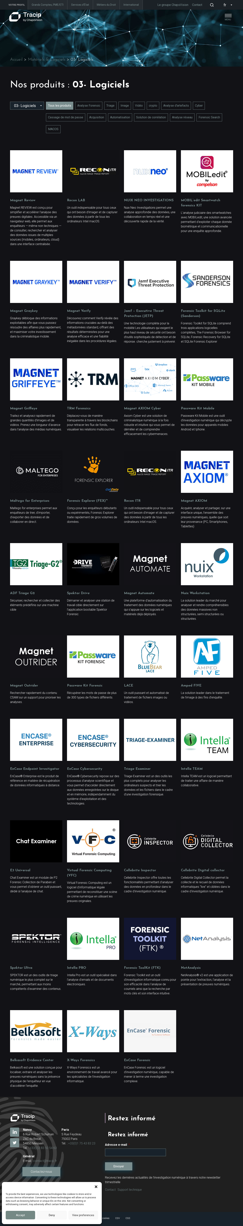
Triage (110, 105)
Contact (197, 5)
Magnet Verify (79, 311)
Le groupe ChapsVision (172, 5)
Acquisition (96, 117)
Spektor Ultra (21, 968)
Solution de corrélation (151, 117)
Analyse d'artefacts (176, 105)
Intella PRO (76, 968)
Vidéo (139, 105)
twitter (14, 1142)
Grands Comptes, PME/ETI (47, 4)
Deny (52, 1215)
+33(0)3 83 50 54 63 (43, 1148)
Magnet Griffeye (23, 408)
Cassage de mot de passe (65, 117)
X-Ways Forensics (81, 1060)
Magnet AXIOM (194, 501)
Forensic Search (209, 117)
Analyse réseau (182, 117)
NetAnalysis (191, 968)
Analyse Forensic (88, 105)
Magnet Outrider (24, 685)
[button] (96, 1187)
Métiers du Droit (106, 4)
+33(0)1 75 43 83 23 (81, 1143)
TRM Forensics (79, 408)
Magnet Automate (139, 593)
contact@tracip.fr (45, 1161)
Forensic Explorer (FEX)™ (87, 501)
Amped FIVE (191, 685)
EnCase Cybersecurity (84, 769)
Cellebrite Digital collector (203, 870)
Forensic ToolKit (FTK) (142, 968)
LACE (128, 685)
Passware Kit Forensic (85, 685)
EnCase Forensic (137, 1060)
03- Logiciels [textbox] (25, 105)
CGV (117, 1218)
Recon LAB (76, 200)
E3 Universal (20, 870)
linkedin (14, 1132)
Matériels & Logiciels (46, 59)
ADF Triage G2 (22, 593)
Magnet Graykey (24, 311)
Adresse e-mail (117, 1145)
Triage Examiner (137, 769)
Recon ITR (132, 501)
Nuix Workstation (195, 593)
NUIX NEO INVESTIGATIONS (149, 200)
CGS (127, 1218)
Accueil (16, 59)
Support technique (130, 1189)
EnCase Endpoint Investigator (34, 769)
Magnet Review (22, 200)
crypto (153, 105)
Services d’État (80, 4)
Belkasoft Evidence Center (32, 1060)
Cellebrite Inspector (140, 870)
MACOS (53, 129)
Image (125, 105)
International (131, 4)
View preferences (83, 1215)
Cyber (199, 105)
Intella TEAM (192, 769)
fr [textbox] (225, 5)
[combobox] (227, 5)
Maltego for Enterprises (29, 501)
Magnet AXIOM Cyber (142, 408)
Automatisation (120, 117)
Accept (20, 1215)
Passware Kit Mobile (197, 408)
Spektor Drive (78, 593)
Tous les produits (59, 105)
